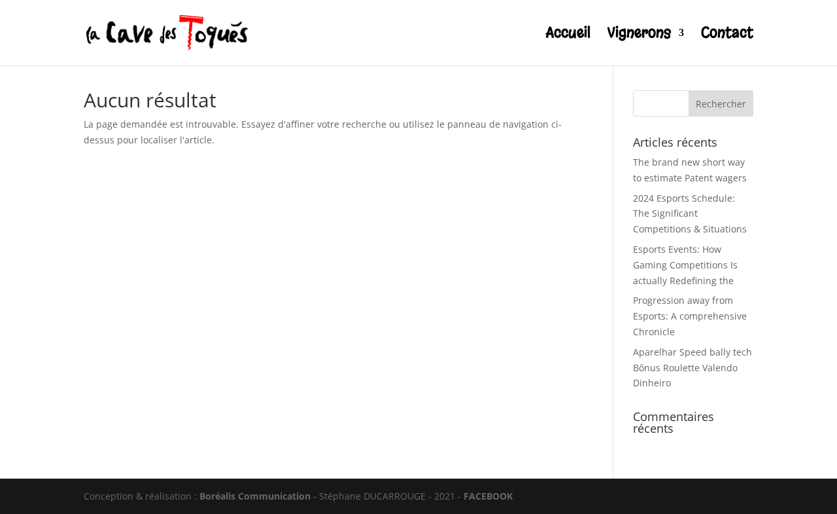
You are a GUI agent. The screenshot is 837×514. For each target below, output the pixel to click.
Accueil (568, 35)
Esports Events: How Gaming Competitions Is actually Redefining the (685, 265)
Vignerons (639, 35)
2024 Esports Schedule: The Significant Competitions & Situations (690, 214)
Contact (727, 35)
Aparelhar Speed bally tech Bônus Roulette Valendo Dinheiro (692, 368)
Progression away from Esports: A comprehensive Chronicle (690, 316)
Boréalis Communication (255, 496)
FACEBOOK (488, 496)
